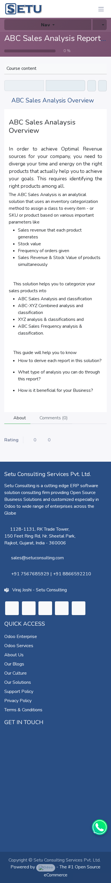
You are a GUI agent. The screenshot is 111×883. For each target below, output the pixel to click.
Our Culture (15, 673)
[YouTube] (62, 608)
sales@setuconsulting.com (37, 558)
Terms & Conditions (23, 710)
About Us (14, 655)
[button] (99, 24)
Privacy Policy (18, 701)
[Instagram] (45, 608)
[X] (29, 608)
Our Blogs (14, 664)
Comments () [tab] (53, 418)
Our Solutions (17, 682)
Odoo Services (18, 646)
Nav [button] (45, 24)
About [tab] (19, 418)
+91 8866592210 (72, 574)
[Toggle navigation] (101, 9)
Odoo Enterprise (20, 636)
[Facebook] (78, 608)
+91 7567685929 (30, 574)
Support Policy (18, 691)
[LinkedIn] (12, 608)
